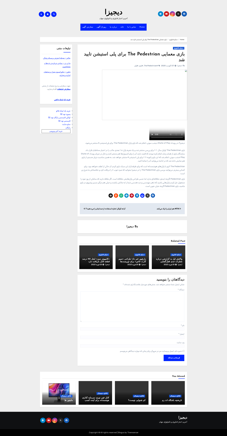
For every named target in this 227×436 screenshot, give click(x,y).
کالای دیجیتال (175, 396)
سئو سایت (66, 124)
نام (182, 325)
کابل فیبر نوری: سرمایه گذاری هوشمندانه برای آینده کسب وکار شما (95, 400)
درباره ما (113, 27)
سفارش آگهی (87, 27)
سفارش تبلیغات (63, 89)
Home (142, 27)
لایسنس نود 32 (64, 121)
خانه (122, 27)
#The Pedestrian (151, 66)
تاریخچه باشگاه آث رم (172, 400)
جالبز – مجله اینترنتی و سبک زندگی (56, 58)
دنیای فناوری (178, 48)
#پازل (136, 66)
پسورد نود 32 (65, 114)
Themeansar (132, 432)
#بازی (141, 66)
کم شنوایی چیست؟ (137, 400)
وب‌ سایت (180, 342)
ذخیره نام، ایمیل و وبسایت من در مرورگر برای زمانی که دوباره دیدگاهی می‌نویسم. (151, 351)
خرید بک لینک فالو (63, 111)
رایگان (68, 128)
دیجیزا (113, 12)
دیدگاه (181, 290)
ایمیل (181, 334)
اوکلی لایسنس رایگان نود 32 (59, 117)
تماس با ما (131, 27)
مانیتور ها (69, 400)
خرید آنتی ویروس (56, 131)
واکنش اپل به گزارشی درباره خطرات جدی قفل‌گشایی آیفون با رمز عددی (169, 261)
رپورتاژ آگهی (101, 27)
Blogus (121, 432)
